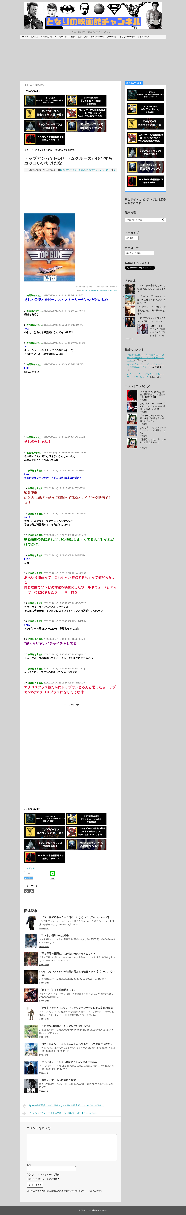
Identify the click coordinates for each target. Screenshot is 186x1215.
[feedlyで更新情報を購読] (26, 891)
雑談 (86, 37)
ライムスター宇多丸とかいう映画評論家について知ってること (151, 288)
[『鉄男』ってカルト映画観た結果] (31, 1086)
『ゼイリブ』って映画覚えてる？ (57, 989)
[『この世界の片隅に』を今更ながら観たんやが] (31, 1031)
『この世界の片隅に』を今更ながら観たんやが (65, 1026)
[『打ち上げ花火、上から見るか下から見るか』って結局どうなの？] (31, 1049)
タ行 (107, 170)
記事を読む (44, 928)
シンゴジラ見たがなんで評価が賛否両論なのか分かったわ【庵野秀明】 (153, 394)
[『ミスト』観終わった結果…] (31, 941)
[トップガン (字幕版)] (49, 281)
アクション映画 (77, 170)
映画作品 (34, 37)
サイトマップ (143, 37)
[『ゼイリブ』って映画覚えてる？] (31, 995)
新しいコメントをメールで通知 (44, 1174)
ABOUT (25, 37)
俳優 (73, 37)
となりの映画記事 (127, 37)
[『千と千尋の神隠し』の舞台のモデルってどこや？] (31, 959)
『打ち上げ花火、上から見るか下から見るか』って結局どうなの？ (76, 1044)
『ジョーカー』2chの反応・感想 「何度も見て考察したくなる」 (152, 418)
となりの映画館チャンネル (95, 1210)
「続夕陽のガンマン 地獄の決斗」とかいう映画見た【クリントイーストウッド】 (145, 358)
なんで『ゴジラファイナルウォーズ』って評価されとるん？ (153, 430)
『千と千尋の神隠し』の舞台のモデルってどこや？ (67, 953)
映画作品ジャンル (48, 37)
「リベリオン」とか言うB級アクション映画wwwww (68, 1062)
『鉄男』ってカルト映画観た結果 (57, 1080)
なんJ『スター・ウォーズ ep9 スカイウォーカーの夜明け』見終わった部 (153, 406)
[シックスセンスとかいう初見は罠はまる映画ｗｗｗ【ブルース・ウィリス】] (31, 977)
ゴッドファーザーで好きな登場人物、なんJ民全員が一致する (151, 310)
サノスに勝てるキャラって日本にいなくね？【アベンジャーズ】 (74, 917)
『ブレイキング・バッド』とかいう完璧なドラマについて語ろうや (151, 299)
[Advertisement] (93, 60)
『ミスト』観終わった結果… (55, 935)
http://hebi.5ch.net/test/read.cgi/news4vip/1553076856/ (99, 290)
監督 (80, 37)
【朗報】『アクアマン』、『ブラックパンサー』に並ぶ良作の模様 (76, 1007)
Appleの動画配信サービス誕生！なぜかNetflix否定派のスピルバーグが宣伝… (66, 1105)
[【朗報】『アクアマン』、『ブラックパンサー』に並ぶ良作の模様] (31, 1013)
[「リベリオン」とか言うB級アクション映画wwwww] (31, 1067)
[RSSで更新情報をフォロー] (31, 891)
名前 (29, 1165)
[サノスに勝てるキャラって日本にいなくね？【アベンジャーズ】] (31, 923)
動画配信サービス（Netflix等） (104, 37)
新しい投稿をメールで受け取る (44, 1179)
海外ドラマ (64, 37)
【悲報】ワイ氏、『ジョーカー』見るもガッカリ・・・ (153, 442)
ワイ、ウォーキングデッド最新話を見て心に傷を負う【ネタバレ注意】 (63, 1113)
